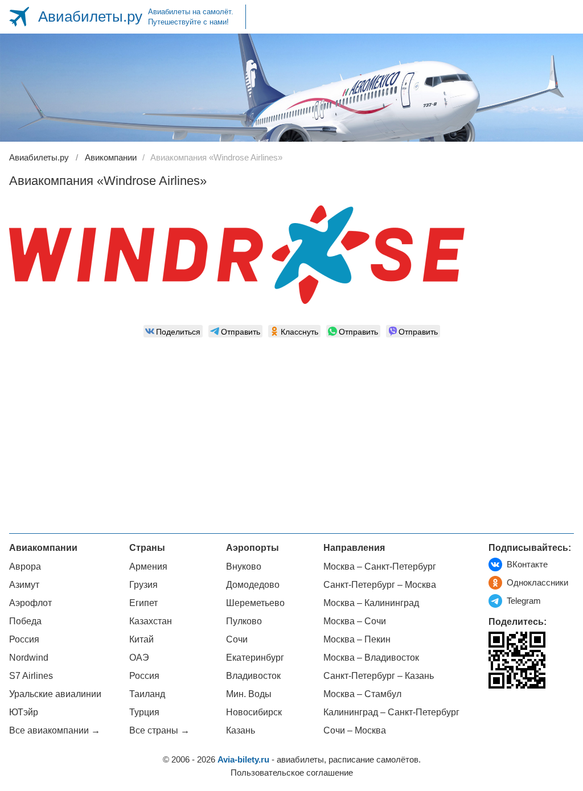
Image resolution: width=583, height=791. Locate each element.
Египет (143, 603)
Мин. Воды (249, 694)
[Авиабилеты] (19, 17)
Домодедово (253, 585)
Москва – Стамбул (362, 694)
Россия (24, 639)
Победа (25, 621)
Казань (240, 730)
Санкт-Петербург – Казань (378, 676)
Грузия (143, 585)
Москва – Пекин (357, 639)
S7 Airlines (31, 676)
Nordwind (28, 657)
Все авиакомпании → (54, 730)
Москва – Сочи (354, 621)
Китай (141, 639)
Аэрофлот (30, 603)
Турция (144, 712)
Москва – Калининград (371, 603)
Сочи (237, 639)
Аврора (25, 566)
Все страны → (159, 730)
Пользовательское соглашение (292, 772)
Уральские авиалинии (55, 694)
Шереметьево (255, 603)
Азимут (24, 585)
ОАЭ (139, 657)
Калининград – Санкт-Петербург (391, 712)
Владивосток (253, 676)
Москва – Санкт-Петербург (379, 566)
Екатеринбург (255, 657)
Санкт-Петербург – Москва (379, 585)
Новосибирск (254, 712)
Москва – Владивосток (371, 657)
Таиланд (147, 694)
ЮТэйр (23, 712)
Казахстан (150, 621)
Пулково (244, 621)
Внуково (243, 566)
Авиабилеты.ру (90, 16)
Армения (148, 566)
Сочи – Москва (354, 730)
